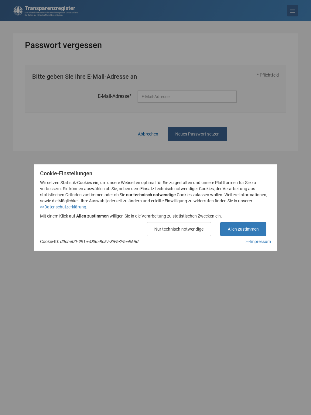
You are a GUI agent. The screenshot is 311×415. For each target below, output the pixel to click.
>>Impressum (258, 241)
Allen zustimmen (243, 229)
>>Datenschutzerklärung (63, 206)
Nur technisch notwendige (178, 229)
